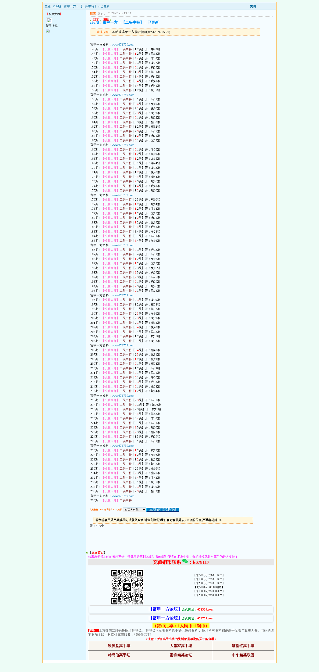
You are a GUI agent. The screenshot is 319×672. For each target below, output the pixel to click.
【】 (98, 552)
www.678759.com (123, 44)
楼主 (93, 13)
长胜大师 (54, 14)
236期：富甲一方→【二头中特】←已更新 (81, 6)
